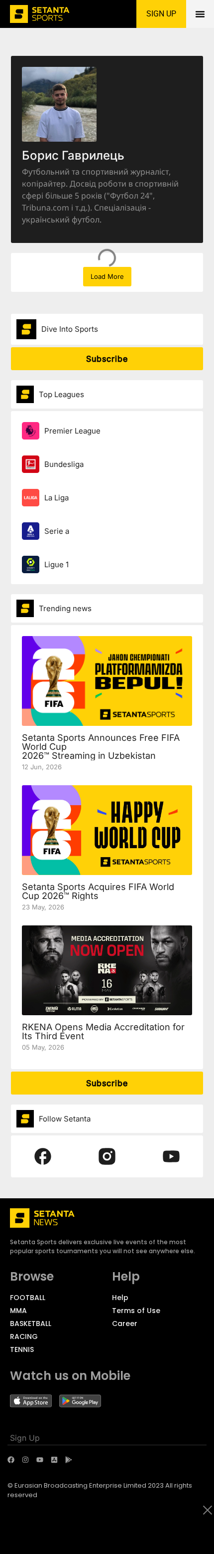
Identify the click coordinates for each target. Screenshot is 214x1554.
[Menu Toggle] (200, 14)
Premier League (72, 431)
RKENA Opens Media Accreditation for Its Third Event (103, 1031)
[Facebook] (10, 1459)
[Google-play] (68, 1459)
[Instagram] (25, 1459)
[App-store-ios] (54, 1459)
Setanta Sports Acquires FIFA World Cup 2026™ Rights (98, 891)
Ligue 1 (56, 564)
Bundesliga (64, 464)
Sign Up (25, 1438)
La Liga (56, 497)
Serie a (56, 531)
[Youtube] (39, 1459)
